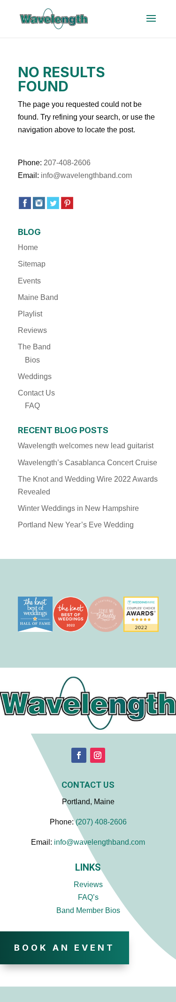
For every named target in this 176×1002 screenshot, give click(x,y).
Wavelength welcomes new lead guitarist (85, 446)
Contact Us (36, 393)
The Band (34, 347)
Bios (32, 360)
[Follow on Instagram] (97, 755)
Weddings (35, 376)
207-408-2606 (67, 163)
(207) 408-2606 (101, 822)
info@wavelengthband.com (86, 175)
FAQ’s (88, 897)
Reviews (32, 330)
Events (29, 281)
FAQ (32, 406)
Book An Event (64, 948)
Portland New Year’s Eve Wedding (76, 525)
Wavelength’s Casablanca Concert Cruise (87, 463)
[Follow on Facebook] (78, 755)
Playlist (30, 314)
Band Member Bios (88, 910)
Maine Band (38, 297)
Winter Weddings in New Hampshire (78, 508)
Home (28, 247)
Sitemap (32, 264)
